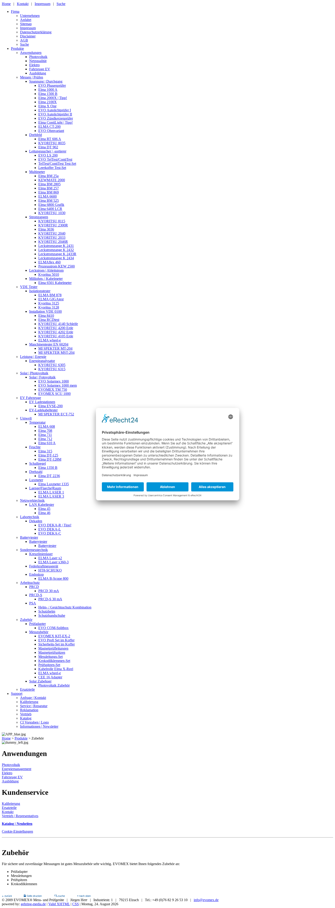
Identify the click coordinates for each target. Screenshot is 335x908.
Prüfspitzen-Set (49, 665)
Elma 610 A (47, 443)
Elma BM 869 (48, 192)
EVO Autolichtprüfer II (55, 114)
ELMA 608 (46, 426)
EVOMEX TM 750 (52, 389)
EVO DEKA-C (49, 533)
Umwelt (26, 418)
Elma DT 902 (48, 147)
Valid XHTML (59, 904)
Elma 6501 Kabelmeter (55, 283)
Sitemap (26, 24)
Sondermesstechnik (34, 550)
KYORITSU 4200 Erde (55, 328)
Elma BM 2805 (49, 184)
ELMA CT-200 (49, 127)
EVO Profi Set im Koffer (56, 640)
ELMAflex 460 (49, 262)
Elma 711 (45, 435)
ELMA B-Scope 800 (53, 578)
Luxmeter (36, 480)
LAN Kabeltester (41, 504)
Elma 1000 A (47, 90)
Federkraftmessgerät (43, 566)
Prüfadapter (37, 624)
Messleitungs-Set (50, 657)
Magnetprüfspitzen (51, 652)
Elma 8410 (46, 316)
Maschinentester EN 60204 (48, 344)
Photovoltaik (38, 57)
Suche (61, 4)
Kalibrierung (29, 702)
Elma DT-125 (48, 455)
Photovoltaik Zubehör (54, 685)
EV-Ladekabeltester (43, 410)
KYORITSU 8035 (51, 143)
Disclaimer (28, 36)
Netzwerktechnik (32, 500)
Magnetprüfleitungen (53, 648)
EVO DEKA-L (49, 529)
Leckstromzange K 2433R (57, 254)
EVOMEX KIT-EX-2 (54, 636)
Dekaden (35, 521)
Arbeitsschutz (30, 583)
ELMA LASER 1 (51, 492)
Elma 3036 (46, 229)
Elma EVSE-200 (50, 406)
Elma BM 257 (48, 188)
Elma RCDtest (48, 320)
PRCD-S (35, 595)
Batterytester (29, 537)
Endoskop (36, 574)
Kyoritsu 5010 (48, 274)
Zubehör (26, 620)
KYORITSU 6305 (51, 365)
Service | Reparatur (33, 706)
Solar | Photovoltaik (34, 373)
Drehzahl (35, 472)
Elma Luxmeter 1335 (53, 484)
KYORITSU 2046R (53, 242)
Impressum (42, 4)
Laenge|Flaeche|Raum (45, 488)
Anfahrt (25, 20)
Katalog (25, 718)
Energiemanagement (16, 769)
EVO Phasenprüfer (52, 85)
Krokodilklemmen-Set (54, 661)
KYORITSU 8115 (51, 221)
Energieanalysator (42, 361)
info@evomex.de (206, 900)
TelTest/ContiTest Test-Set (57, 163)
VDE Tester (28, 287)
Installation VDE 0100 (45, 311)
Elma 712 (45, 439)
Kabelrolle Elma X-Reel (55, 669)
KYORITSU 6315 (51, 369)
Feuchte (35, 447)
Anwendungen (30, 53)
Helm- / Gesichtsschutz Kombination (64, 607)
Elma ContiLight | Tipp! (55, 122)
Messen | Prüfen (31, 77)
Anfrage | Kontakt (33, 698)
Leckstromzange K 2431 (56, 246)
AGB (24, 40)
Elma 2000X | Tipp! (52, 98)
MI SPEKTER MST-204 (56, 352)
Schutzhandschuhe (51, 615)
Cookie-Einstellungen (17, 831)
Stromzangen (38, 217)
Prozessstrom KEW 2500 (56, 266)
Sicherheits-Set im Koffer (56, 644)
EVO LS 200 (48, 155)
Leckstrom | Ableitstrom (46, 270)
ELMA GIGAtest (51, 299)
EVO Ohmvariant (51, 131)
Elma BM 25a (48, 176)
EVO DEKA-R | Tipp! (54, 525)
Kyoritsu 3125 (48, 303)
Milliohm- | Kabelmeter (46, 279)
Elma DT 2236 (49, 476)
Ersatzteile (27, 689)
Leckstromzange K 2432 (56, 250)
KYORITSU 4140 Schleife (58, 324)
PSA (32, 603)
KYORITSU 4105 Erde (55, 336)
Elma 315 (45, 451)
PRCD (34, 587)
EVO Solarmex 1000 (53, 381)
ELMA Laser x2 (50, 558)
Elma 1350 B (47, 468)
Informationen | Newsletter (39, 726)
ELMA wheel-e (49, 340)
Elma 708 (45, 431)
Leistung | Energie (33, 357)
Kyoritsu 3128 (48, 307)
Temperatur (37, 422)
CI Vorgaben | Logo (34, 722)
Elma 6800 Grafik (51, 205)
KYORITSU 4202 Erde (55, 332)
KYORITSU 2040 (51, 233)
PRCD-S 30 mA (50, 599)
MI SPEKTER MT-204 (55, 348)
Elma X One (47, 106)
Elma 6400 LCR (50, 209)
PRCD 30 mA (48, 591)
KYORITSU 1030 (51, 213)
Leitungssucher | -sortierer (47, 151)
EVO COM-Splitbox (53, 628)
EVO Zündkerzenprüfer (55, 118)
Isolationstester (39, 291)
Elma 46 (44, 513)
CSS (75, 904)
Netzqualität (37, 61)
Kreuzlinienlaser (41, 554)
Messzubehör (38, 632)
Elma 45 (44, 509)
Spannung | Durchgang (45, 81)
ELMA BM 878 (50, 295)
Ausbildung (37, 73)
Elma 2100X (47, 102)
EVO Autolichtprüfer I (54, 110)
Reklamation (29, 710)
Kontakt (22, 4)
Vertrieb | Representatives (20, 816)
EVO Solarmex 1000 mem (57, 385)
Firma (15, 11)
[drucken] (32, 896)
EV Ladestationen (42, 402)
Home (6, 4)
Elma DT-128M (49, 459)
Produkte (17, 48)
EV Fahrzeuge (30, 398)
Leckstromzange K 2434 (56, 258)
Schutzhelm (46, 611)
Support (16, 693)
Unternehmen (30, 16)
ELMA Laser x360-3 (53, 562)
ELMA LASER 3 (51, 496)
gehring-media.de (33, 904)
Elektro (34, 65)
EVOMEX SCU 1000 (54, 394)
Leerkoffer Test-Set (52, 168)
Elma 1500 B (47, 94)
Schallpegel (37, 463)
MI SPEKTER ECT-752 (56, 414)
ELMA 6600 (47, 196)
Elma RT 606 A (49, 139)
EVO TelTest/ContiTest (55, 159)
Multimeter (37, 172)
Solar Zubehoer (40, 681)
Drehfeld (35, 135)
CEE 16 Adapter (50, 677)
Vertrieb (25, 714)
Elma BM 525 (48, 200)
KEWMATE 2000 (51, 180)
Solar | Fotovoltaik (42, 377)
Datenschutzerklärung (36, 32)
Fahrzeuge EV (39, 69)
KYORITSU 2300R (53, 225)
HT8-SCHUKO (50, 570)
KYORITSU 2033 (51, 237)
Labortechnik (29, 517)
